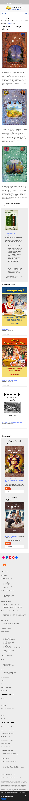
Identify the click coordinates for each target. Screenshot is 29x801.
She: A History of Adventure (8, 642)
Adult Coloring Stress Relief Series (10, 665)
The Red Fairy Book (7, 638)
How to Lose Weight (7, 664)
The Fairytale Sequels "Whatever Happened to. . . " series (13, 777)
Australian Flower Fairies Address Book (11, 623)
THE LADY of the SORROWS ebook (10, 127)
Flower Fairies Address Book (7, 726)
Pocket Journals (4, 690)
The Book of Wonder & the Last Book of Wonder (13, 647)
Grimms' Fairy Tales (5, 743)
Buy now (8, 488)
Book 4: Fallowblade (7, 598)
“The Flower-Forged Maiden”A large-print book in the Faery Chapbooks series (14, 480)
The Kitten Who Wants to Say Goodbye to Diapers (13, 767)
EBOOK (13, 482)
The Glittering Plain (7, 646)
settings (11, 796)
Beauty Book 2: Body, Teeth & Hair (10, 673)
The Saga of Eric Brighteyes (9, 639)
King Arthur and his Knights (7, 740)
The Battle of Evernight (7, 586)
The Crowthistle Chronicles (7, 590)
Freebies (10, 23)
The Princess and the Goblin (9, 649)
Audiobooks (5, 587)
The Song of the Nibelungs (8, 640)
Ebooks (3, 698)
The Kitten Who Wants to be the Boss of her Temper (14, 764)
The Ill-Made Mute (7, 583)
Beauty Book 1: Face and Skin (9, 672)
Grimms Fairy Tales (7, 651)
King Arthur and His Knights (8, 650)
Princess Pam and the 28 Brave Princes (11, 754)
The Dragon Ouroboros (8, 645)
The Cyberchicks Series (6, 610)
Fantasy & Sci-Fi (4, 575)
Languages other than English (7, 708)
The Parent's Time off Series (7, 771)
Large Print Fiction (5, 631)
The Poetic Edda (6, 643)
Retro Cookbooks (5, 677)
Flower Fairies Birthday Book (7, 730)
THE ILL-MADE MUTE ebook (8, 70)
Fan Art (2, 715)
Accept (4, 798)
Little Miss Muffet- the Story (7, 746)
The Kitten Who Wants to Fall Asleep (10, 766)
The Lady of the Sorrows (8, 584)
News (2, 712)
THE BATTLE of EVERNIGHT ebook (10, 184)
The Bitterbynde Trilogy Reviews (9, 582)
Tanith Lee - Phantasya (6, 628)
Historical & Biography (6, 687)
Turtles (2, 680)
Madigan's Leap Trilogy (6, 601)
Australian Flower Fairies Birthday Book (11, 624)
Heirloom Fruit (4, 683)
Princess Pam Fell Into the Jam (9, 753)
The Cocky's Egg (5, 758)
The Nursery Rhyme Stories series (8, 774)
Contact (3, 718)
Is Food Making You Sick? (8, 663)
